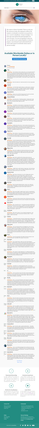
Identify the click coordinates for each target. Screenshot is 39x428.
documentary (31, 393)
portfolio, (29, 392)
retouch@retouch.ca (7, 407)
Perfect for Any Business (11, 389)
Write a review (19, 362)
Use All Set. (14, 425)
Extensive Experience (27, 375)
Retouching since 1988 (19, 15)
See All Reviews (19, 360)
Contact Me (19, 18)
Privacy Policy (6, 417)
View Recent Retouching (19, 59)
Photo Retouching (6, 416)
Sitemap (5, 419)
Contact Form (6, 408)
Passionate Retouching (11, 375)
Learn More (28, 389)
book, (23, 393)
